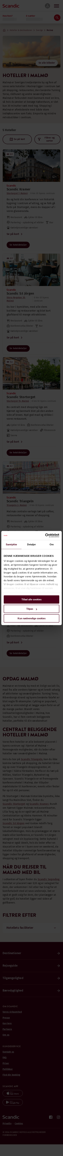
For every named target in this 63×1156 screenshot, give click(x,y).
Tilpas (29, 608)
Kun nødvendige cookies (32, 618)
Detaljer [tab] (31, 544)
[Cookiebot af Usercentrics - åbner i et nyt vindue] (45, 535)
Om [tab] (52, 544)
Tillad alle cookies (31, 599)
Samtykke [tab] (11, 544)
